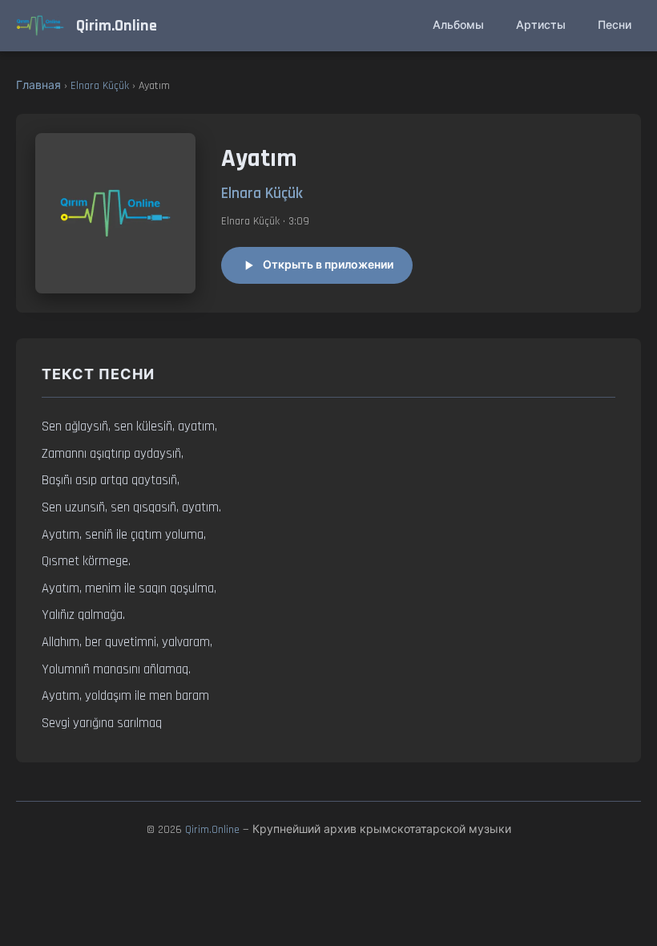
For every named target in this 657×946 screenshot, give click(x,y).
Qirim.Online (212, 830)
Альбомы (458, 25)
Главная (38, 86)
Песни (614, 25)
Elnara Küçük (100, 86)
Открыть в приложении (328, 265)
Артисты (541, 25)
